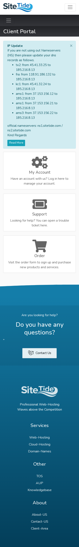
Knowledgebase (40, 490)
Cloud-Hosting (39, 444)
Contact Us (43, 353)
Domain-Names (39, 451)
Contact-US (39, 521)
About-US (39, 514)
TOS (39, 476)
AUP (39, 483)
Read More (16, 143)
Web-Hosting (39, 437)
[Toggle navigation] (70, 7)
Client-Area (39, 528)
